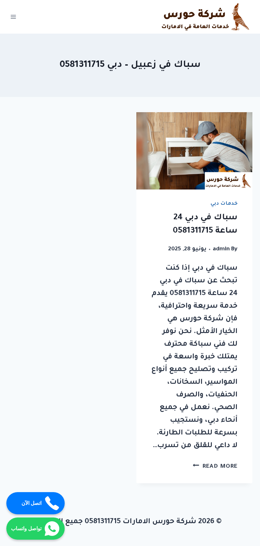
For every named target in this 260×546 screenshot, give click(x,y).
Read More (215, 467)
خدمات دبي (224, 204)
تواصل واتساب (26, 528)
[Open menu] (13, 17)
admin (221, 249)
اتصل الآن (32, 503)
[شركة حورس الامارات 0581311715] (206, 17)
